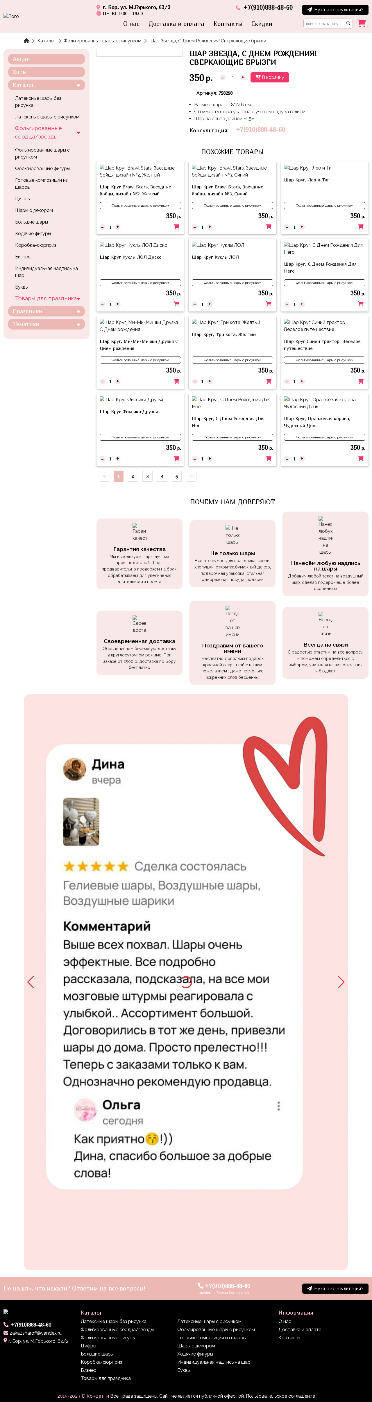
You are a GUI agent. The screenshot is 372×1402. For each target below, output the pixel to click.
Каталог (46, 41)
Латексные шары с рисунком (47, 117)
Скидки (261, 23)
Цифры (23, 198)
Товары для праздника (46, 298)
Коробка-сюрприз (35, 245)
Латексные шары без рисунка (38, 102)
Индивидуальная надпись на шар (46, 272)
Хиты (20, 72)
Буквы (21, 287)
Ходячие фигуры (33, 233)
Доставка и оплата (176, 23)
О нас (131, 23)
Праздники (27, 311)
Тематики (26, 324)
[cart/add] (176, 227)
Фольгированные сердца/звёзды (38, 132)
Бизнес (23, 257)
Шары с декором (34, 210)
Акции (21, 58)
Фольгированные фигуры (42, 168)
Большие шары (31, 222)
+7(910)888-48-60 (260, 129)
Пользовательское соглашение (280, 1396)
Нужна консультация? (339, 9)
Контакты (228, 23)
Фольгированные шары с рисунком (102, 41)
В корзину (272, 77)
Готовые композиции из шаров (41, 183)
